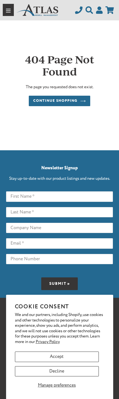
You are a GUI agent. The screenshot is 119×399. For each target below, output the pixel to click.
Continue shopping (55, 100)
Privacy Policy (48, 342)
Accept (57, 357)
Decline (56, 371)
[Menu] (8, 10)
